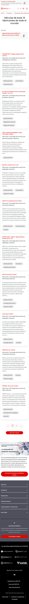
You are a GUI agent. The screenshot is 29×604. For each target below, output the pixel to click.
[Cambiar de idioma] (23, 9)
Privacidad (14, 599)
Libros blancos (6, 501)
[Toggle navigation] (27, 9)
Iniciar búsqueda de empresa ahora (14, 474)
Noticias (3, 484)
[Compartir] (21, 9)
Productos (4, 495)
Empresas (4, 490)
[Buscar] (18, 9)
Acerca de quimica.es (14, 587)
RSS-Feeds (4, 512)
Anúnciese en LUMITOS (14, 581)
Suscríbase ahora (14, 536)
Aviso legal (5, 596)
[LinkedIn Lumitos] (14, 574)
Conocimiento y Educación (9, 507)
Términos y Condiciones (17, 596)
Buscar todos (14, 433)
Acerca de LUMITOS (14, 584)
